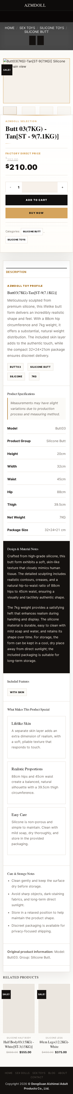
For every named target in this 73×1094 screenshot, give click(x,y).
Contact (37, 1077)
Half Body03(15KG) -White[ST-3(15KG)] (18, 1044)
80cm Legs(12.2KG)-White (54, 1044)
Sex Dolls (22, 1073)
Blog (51, 1073)
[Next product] (32, 40)
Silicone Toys (52, 28)
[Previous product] (40, 40)
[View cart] (68, 16)
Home (10, 28)
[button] (5, 16)
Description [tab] (16, 272)
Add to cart (36, 199)
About (62, 1073)
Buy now (36, 212)
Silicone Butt (36, 32)
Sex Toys (27, 28)
